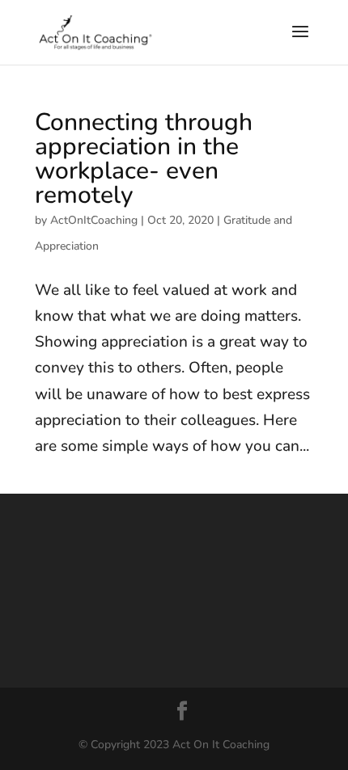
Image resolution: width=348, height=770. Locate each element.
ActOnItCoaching (94, 220)
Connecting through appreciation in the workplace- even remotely (144, 159)
